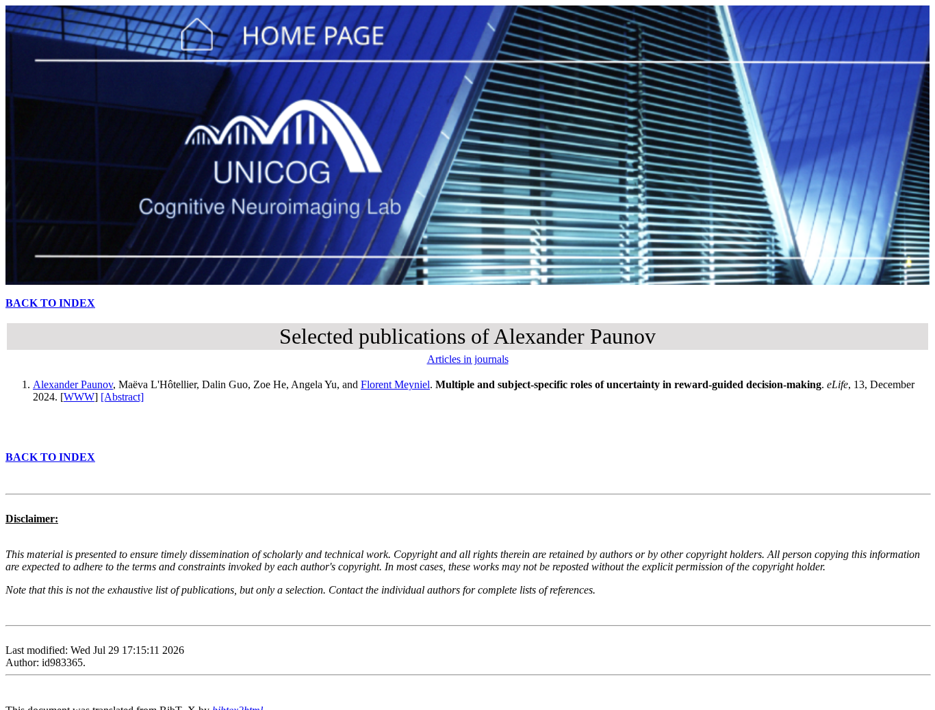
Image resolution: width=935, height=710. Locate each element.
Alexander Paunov (73, 384)
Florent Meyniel (395, 384)
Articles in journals (468, 359)
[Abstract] (122, 397)
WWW (79, 397)
